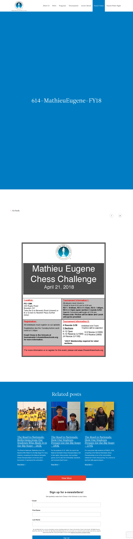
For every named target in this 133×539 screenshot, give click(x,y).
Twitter (120, 215)
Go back (15, 210)
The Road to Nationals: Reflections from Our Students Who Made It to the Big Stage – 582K (32, 441)
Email (34, 501)
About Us (46, 6)
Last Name (36, 520)
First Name (36, 510)
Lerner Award (86, 6)
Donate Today (99, 6)
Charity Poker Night (113, 6)
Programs (62, 6)
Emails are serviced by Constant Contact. (80, 532)
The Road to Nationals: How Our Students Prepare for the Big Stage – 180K (66, 441)
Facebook (111, 215)
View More (67, 478)
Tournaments (73, 6)
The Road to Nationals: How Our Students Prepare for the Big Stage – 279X (100, 441)
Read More (20, 464)
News (54, 6)
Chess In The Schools (19, 6)
